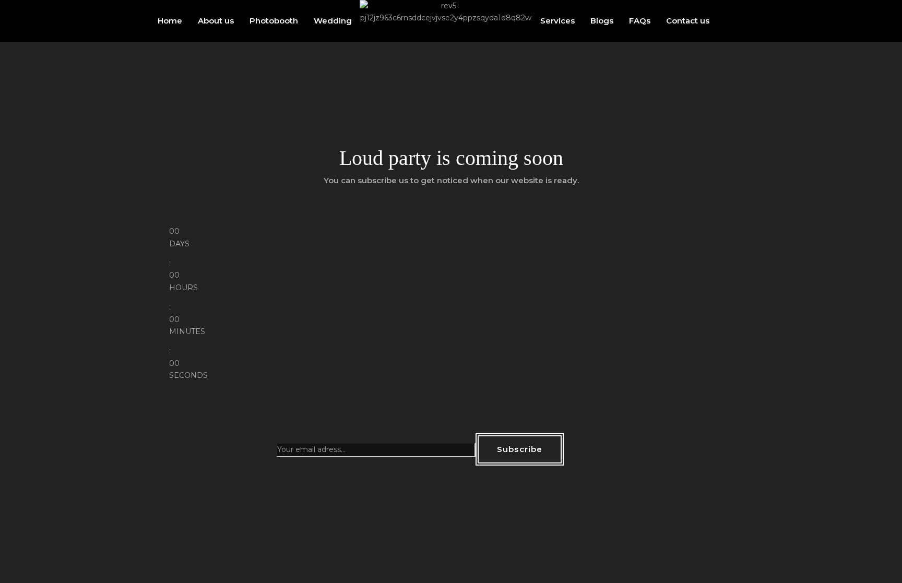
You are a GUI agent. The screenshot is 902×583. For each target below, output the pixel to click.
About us (216, 21)
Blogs (601, 21)
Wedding (333, 21)
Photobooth (274, 21)
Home (170, 21)
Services (557, 21)
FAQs (639, 21)
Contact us (687, 21)
